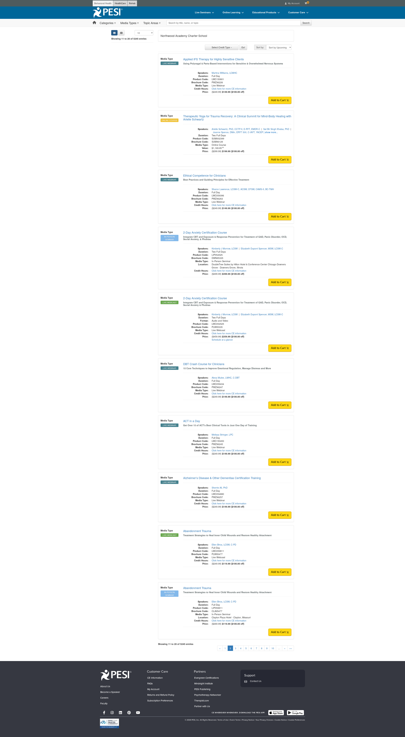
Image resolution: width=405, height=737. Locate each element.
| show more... (271, 132)
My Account (153, 689)
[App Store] (276, 712)
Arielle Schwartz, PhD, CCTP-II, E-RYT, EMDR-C (236, 129)
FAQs (150, 683)
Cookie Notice (281, 719)
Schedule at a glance (222, 339)
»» (290, 648)
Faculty (103, 703)
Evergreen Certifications (206, 678)
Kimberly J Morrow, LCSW (225, 248)
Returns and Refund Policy (160, 695)
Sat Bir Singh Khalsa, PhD (276, 129)
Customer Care (296, 12)
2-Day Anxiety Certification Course (205, 232)
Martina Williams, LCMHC (224, 72)
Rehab (132, 3)
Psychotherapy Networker (207, 695)
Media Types (128, 23)
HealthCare (120, 3)
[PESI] (116, 675)
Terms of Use (222, 719)
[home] (108, 12)
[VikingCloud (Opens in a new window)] (109, 723)
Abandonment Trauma (197, 531)
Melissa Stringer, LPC (222, 434)
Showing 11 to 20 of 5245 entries (128, 38)
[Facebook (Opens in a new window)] (104, 712)
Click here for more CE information (229, 88)
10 (272, 648)
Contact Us (255, 681)
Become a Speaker (110, 692)
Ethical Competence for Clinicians (204, 175)
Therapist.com (201, 700)
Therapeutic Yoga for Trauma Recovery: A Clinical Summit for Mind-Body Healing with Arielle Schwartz (237, 117)
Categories (106, 23)
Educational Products (264, 12)
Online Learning (231, 12)
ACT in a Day (191, 421)
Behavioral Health (103, 3)
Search (306, 22)
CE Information (155, 678)
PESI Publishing (202, 689)
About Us (105, 686)
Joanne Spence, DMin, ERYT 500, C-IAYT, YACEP (238, 132)
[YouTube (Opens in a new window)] (138, 712)
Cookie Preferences (296, 719)
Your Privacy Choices (264, 719)
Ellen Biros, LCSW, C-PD (224, 544)
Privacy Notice (248, 719)
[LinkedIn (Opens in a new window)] (120, 712)
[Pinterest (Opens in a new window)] (129, 712)
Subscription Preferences (160, 700)
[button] (121, 32)
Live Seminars (203, 12)
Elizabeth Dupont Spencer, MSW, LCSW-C (262, 248)
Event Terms (235, 719)
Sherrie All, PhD (219, 487)
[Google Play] (295, 712)
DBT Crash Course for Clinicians (203, 364)
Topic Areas (150, 23)
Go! (243, 47)
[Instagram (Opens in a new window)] (112, 712)
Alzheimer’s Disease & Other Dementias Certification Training (222, 478)
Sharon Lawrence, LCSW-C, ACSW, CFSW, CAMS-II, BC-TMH (243, 189)
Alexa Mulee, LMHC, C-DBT (226, 377)
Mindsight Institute (203, 683)
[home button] (94, 23)
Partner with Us (202, 706)
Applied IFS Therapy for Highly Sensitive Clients (213, 59)
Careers (104, 697)
